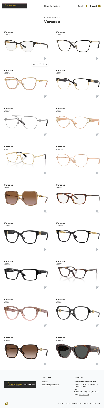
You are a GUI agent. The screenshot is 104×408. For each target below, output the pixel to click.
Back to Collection (53, 17)
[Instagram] (6, 404)
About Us (45, 381)
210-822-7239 (84, 395)
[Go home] (14, 6)
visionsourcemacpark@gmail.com (86, 391)
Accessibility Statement (50, 385)
